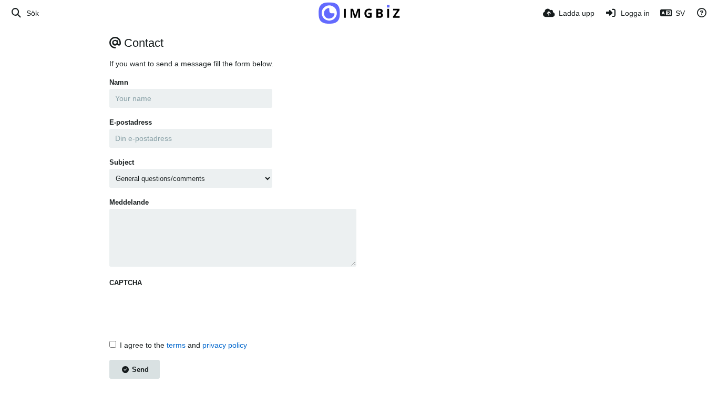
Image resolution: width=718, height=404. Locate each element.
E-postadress (130, 122)
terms (176, 345)
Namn (118, 82)
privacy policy (224, 345)
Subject (121, 162)
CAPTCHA (125, 283)
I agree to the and (183, 345)
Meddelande (129, 202)
